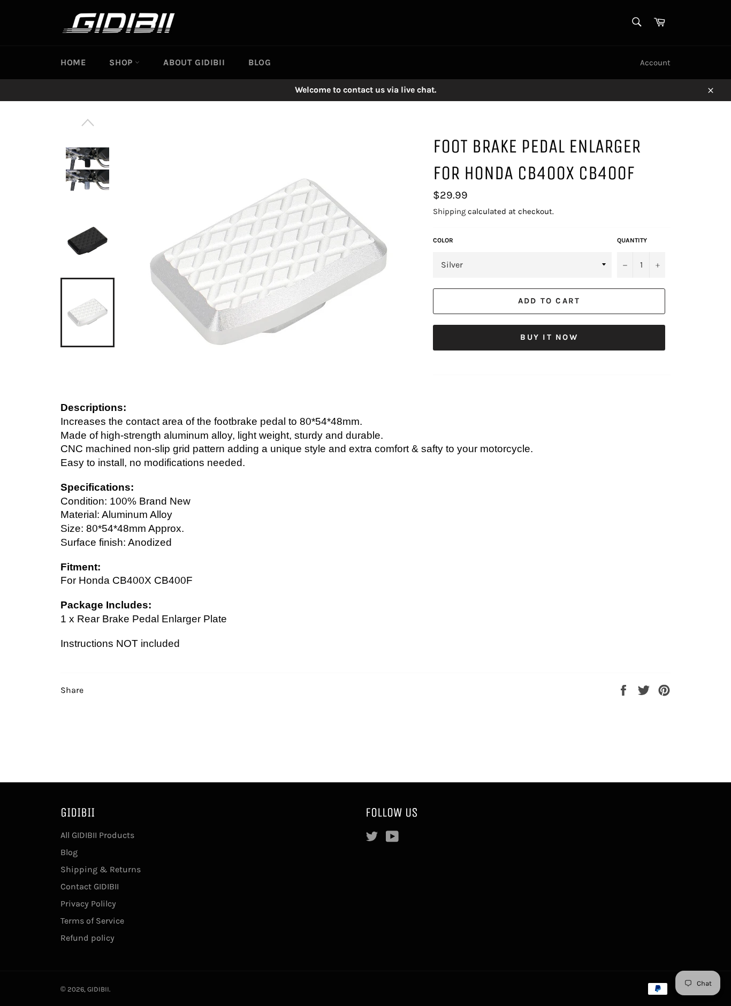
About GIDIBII (194, 62)
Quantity (632, 240)
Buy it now (549, 337)
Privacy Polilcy (88, 903)
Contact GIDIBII (89, 886)
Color (443, 240)
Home (73, 62)
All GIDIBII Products (97, 835)
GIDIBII (98, 989)
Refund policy (87, 938)
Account (655, 62)
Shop (122, 62)
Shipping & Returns (100, 869)
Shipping (449, 211)
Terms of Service (92, 921)
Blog (259, 62)
